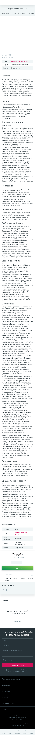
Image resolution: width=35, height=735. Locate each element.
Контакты (5, 709)
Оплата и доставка (8, 703)
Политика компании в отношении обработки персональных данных (17, 724)
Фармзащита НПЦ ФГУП (19, 61)
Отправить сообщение (17, 665)
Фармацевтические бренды (11, 679)
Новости (5, 697)
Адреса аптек (6, 685)
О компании (6, 691)
